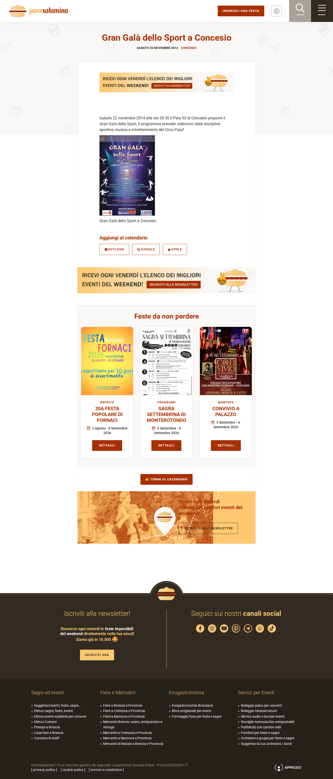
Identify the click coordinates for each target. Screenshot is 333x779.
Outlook (116, 249)
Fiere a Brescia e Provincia (122, 705)
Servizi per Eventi (256, 692)
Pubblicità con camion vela (261, 727)
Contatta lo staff (46, 738)
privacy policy (44, 770)
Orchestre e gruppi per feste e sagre (267, 738)
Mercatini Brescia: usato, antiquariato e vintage (132, 724)
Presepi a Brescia (47, 727)
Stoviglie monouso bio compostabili (267, 722)
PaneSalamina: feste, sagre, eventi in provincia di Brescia (37, 10)
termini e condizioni (106, 770)
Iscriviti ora (97, 655)
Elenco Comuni (45, 722)
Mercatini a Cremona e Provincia (127, 733)
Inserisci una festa (241, 11)
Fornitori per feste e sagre (260, 733)
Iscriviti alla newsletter (208, 528)
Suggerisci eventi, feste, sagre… (57, 705)
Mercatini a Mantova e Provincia (127, 738)
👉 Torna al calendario (166, 479)
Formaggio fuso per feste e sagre (197, 716)
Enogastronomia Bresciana (192, 705)
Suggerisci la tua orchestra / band (266, 744)
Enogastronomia (186, 692)
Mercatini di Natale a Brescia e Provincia (133, 744)
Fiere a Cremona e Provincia (124, 711)
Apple (176, 249)
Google (148, 249)
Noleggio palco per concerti (261, 705)
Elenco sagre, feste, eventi (53, 711)
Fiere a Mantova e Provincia (124, 716)
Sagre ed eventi (47, 692)
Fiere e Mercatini (118, 692)
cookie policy (73, 770)
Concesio (188, 48)
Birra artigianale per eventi (191, 711)
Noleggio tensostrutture (259, 711)
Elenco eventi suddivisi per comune (60, 716)
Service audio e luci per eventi (262, 716)
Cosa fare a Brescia (48, 733)
